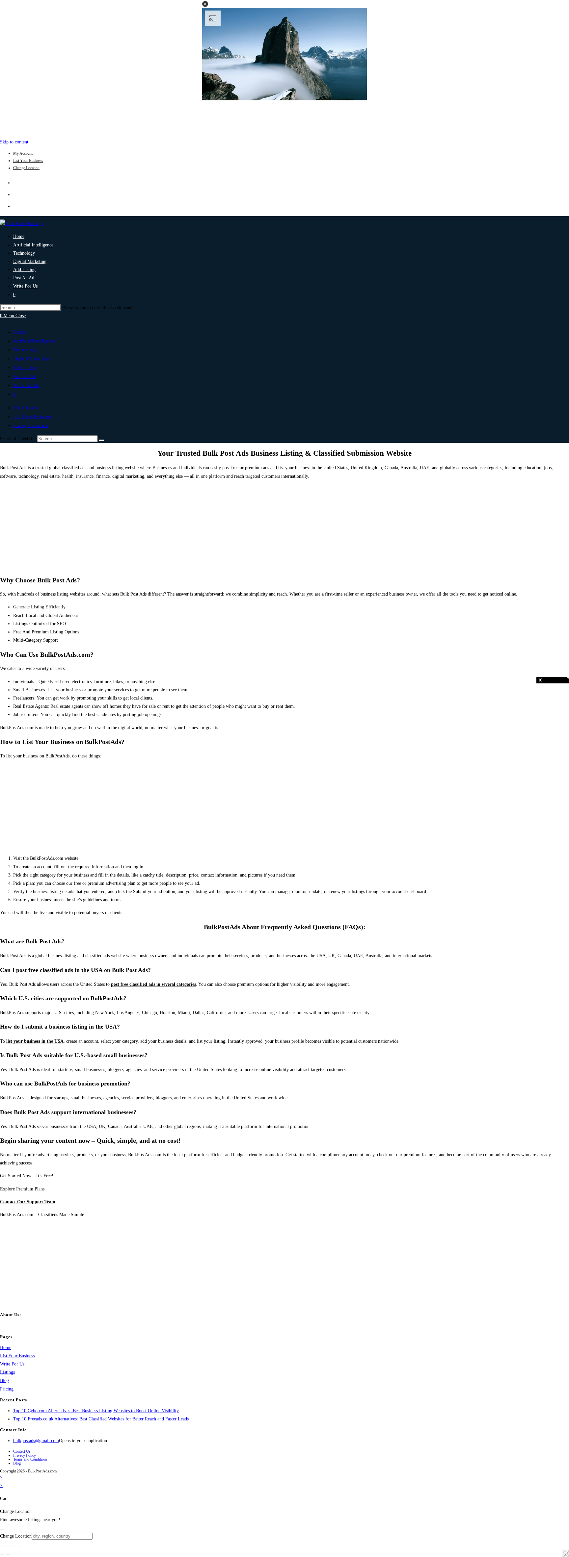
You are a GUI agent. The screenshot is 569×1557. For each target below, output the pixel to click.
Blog (4, 1380)
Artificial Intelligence (35, 341)
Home (19, 332)
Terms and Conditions (30, 1459)
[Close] (2, 1529)
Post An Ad (24, 376)
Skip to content (14, 142)
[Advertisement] (284, 118)
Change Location (26, 168)
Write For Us (26, 385)
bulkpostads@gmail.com (36, 1440)
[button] (205, 4)
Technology (25, 349)
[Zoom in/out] (2, 1546)
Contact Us (22, 1451)
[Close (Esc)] (20, 1546)
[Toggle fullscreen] (8, 1546)
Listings (7, 1372)
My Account (23, 153)
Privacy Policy (24, 1455)
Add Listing (25, 367)
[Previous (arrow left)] (2, 1554)
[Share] (14, 1546)
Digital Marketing (31, 358)
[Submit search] (101, 440)
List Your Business (28, 160)
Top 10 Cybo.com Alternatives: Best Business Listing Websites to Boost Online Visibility (96, 1410)
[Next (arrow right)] (8, 1554)
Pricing (7, 1389)
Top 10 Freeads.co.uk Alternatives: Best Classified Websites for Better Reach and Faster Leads (101, 1419)
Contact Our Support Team (27, 1201)
